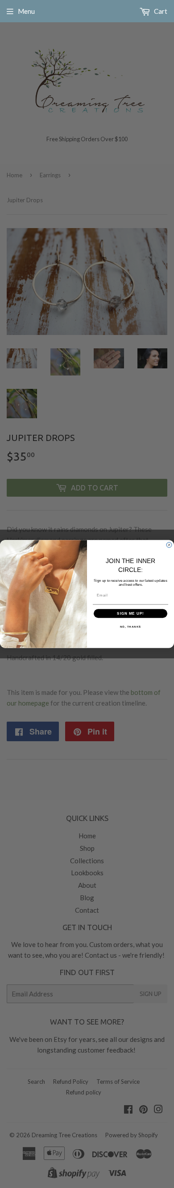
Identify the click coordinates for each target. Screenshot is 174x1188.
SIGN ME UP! (130, 614)
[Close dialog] (169, 544)
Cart (160, 11)
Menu (26, 11)
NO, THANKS (130, 627)
